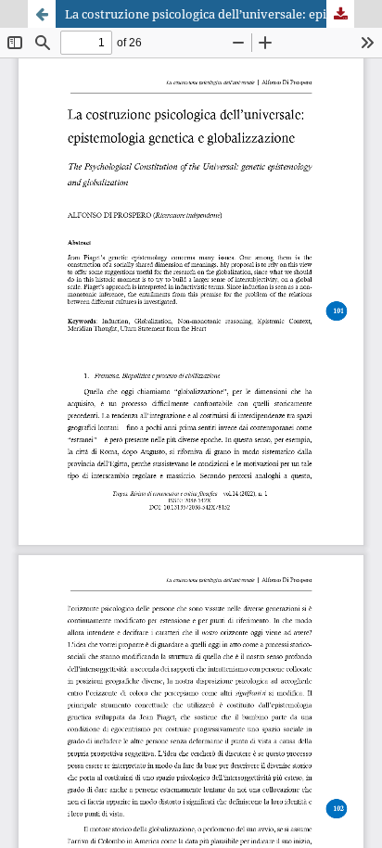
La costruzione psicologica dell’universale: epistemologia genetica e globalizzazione (209, 14)
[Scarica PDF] (340, 14)
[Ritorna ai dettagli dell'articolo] (42, 14)
